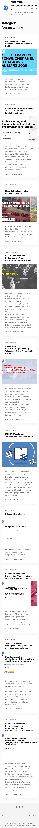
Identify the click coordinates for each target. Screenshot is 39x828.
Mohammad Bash (23, 826)
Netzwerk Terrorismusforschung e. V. (24, 5)
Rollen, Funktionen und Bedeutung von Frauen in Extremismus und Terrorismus (18, 258)
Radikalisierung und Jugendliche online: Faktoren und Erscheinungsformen (19, 110)
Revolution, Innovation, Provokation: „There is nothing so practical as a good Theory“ (18, 576)
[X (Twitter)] (16, 807)
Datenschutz (32, 816)
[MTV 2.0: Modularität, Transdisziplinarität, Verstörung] (19, 454)
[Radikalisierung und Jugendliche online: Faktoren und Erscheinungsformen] (19, 129)
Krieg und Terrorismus (15, 514)
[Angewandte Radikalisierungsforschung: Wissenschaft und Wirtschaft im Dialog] (19, 371)
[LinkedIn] (19, 807)
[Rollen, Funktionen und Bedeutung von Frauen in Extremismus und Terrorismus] (19, 276)
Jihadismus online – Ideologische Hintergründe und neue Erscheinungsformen (18, 645)
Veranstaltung (10, 37)
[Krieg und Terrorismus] (19, 532)
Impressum (6, 816)
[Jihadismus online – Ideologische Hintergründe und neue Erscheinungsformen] (19, 664)
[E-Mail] (22, 807)
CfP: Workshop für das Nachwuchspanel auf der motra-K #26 (19, 43)
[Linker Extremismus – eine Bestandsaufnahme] (19, 209)
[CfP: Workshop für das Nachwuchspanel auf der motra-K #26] (19, 62)
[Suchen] (36, 8)
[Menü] (32, 8)
